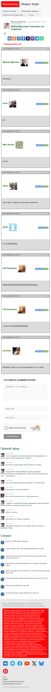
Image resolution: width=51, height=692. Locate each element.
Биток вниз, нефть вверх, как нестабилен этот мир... (24, 465)
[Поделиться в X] (28, 38)
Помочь (5, 679)
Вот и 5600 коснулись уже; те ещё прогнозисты (22, 496)
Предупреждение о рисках (11, 684)
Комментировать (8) (12, 44)
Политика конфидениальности (13, 681)
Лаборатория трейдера (29, 11)
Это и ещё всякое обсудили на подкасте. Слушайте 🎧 (25, 483)
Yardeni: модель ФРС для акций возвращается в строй (25, 549)
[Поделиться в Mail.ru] (19, 38)
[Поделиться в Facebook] (23, 38)
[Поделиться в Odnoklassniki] (14, 38)
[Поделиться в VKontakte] (10, 38)
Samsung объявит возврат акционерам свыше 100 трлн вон (27, 578)
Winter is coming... (12, 512)
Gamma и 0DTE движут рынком (16, 541)
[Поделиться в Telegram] (37, 38)
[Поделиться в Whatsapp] (42, 38)
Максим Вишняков (18, 22)
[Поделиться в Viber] (32, 38)
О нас (4, 677)
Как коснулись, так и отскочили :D (17, 489)
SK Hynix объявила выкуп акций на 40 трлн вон (22, 593)
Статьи (31, 15)
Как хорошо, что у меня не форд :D (18, 519)
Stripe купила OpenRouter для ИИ (17, 585)
